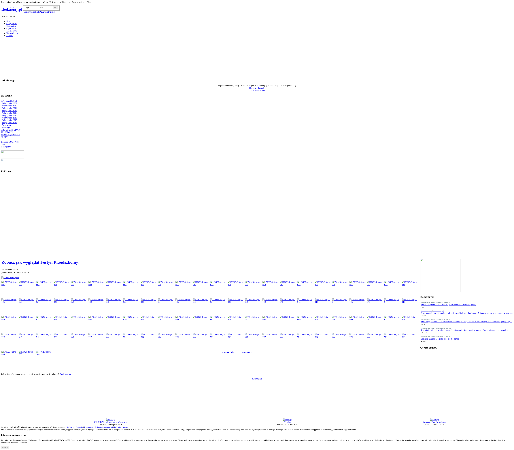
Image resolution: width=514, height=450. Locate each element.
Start (8, 21)
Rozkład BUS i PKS (10, 142)
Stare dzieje (11, 26)
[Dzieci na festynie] (10, 277)
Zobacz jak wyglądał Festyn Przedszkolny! (40, 262)
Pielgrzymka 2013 (9, 113)
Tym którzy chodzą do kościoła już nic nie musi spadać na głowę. (448, 304)
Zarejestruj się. (65, 374)
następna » (247, 352)
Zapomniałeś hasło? (32, 12)
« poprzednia (228, 352)
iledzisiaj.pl (11, 9)
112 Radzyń (11, 31)
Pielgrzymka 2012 (9, 110)
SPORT (4, 137)
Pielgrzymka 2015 (9, 118)
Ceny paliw (6, 147)
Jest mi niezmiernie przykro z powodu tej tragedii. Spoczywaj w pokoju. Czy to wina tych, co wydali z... (465, 330)
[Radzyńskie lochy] (12, 166)
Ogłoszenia (11, 28)
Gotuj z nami (11, 23)
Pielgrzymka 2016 (9, 120)
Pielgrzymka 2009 (9, 103)
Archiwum (6, 125)
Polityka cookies (121, 427)
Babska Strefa (12, 33)
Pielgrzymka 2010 (9, 106)
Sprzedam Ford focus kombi (434, 422)
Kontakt (9, 35)
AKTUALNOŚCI (9, 101)
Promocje (6, 127)
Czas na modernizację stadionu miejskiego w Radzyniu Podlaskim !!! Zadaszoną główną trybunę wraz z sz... (467, 313)
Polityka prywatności (104, 427)
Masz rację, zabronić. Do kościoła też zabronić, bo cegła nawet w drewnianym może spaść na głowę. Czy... (466, 322)
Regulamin (88, 427)
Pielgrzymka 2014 (9, 115)
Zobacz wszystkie (257, 90)
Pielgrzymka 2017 (9, 122)
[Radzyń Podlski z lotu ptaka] (12, 158)
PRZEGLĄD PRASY (10, 135)
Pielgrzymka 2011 (9, 108)
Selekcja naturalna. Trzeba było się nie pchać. (440, 339)
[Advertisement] (81, 58)
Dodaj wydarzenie (257, 88)
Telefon (287, 422)
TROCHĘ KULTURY (11, 130)
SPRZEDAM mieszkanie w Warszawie (110, 422)
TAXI (3, 144)
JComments (257, 379)
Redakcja (70, 427)
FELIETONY (7, 132)
